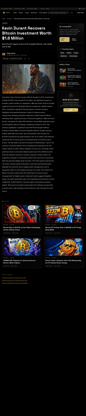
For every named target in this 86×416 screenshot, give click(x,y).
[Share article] (25, 58)
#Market (69, 53)
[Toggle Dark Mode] (71, 12)
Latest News (80, 12)
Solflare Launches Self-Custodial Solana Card (14, 280)
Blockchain (34, 12)
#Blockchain (64, 56)
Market (21, 12)
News (15, 12)
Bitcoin (9, 18)
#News (62, 53)
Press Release (43, 12)
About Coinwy (74, 39)
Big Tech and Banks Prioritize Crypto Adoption (15, 283)
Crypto (27, 12)
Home (3, 18)
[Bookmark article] (28, 58)
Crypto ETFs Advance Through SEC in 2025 (14, 278)
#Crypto (76, 53)
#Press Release (73, 56)
